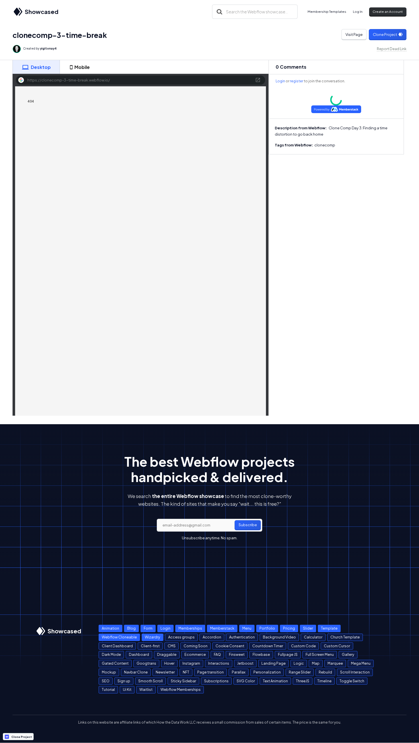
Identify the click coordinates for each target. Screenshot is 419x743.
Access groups (181, 637)
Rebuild (325, 672)
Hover (169, 663)
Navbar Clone (136, 672)
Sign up (123, 681)
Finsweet (237, 654)
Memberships (190, 628)
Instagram (191, 663)
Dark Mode (111, 654)
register (296, 81)
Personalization (267, 672)
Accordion (212, 637)
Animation (110, 628)
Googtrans (146, 663)
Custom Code (303, 646)
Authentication (242, 637)
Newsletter (165, 672)
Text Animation (275, 681)
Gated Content (115, 663)
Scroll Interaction (355, 672)
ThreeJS (302, 681)
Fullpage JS (288, 654)
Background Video (279, 637)
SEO (105, 681)
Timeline (324, 681)
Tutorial (108, 689)
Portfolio (267, 628)
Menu (246, 628)
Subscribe (248, 524)
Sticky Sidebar (183, 681)
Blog (131, 628)
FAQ (217, 654)
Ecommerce (195, 654)
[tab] (36, 67)
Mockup (109, 672)
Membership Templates (327, 11)
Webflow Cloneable (119, 637)
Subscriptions (216, 681)
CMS (172, 646)
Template (329, 628)
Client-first (150, 646)
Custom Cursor (337, 646)
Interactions (218, 663)
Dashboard (139, 654)
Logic (299, 663)
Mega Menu (361, 663)
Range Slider (300, 672)
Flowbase (261, 654)
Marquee (335, 663)
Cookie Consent (229, 646)
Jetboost (245, 663)
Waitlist (145, 689)
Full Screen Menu (320, 654)
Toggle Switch (351, 681)
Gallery (348, 654)
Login (280, 81)
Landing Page (273, 663)
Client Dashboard (117, 646)
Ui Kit (127, 689)
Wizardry (152, 637)
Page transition (210, 672)
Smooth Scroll (150, 681)
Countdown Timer (267, 646)
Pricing (289, 628)
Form (148, 628)
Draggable (166, 654)
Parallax (238, 672)
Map (316, 663)
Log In (358, 11)
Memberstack (222, 628)
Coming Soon (196, 646)
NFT (186, 672)
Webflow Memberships (180, 689)
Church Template (345, 637)
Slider (308, 628)
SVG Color (246, 681)
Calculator (313, 637)
